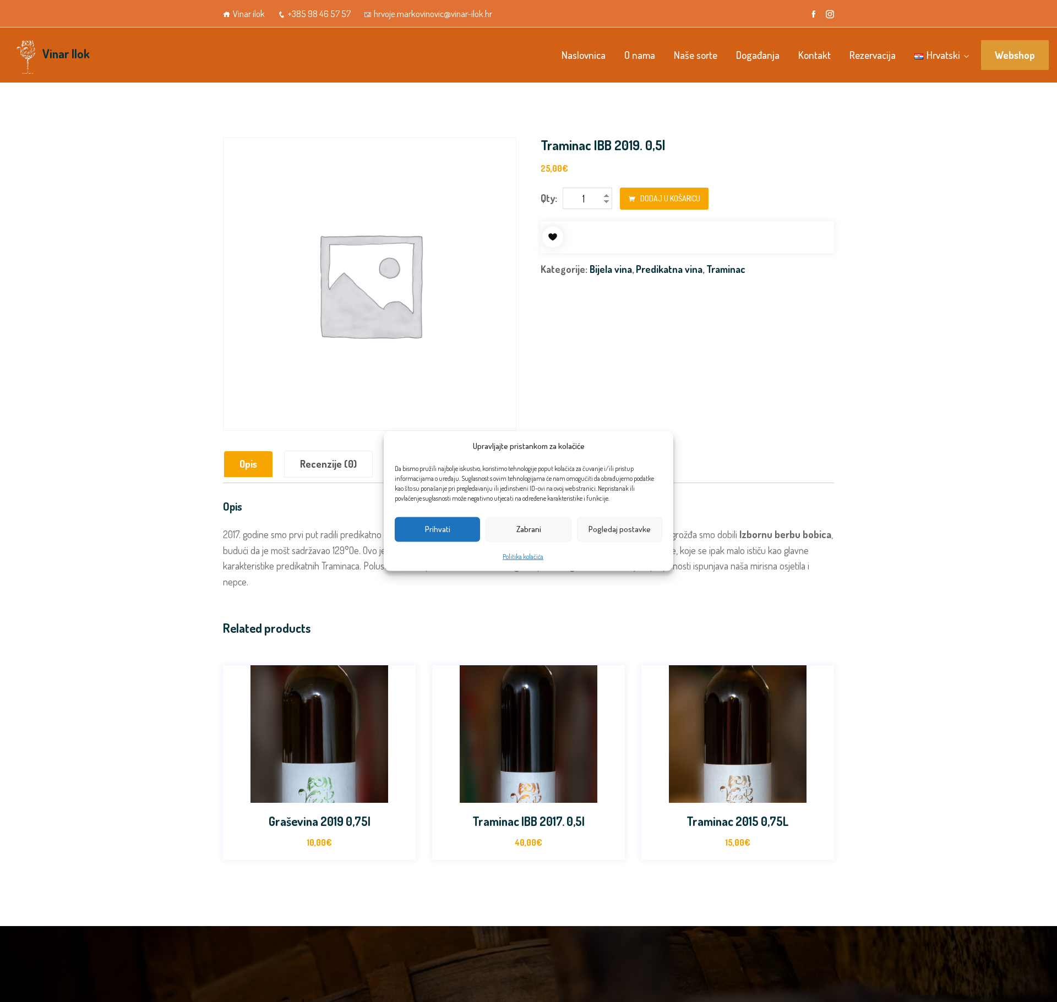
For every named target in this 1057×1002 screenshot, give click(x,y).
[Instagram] (830, 14)
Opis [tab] (248, 464)
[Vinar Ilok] (25, 55)
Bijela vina (611, 269)
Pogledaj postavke (620, 529)
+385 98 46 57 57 (319, 13)
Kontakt (814, 55)
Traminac (725, 269)
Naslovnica (584, 55)
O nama (639, 55)
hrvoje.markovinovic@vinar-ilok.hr (433, 13)
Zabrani (528, 529)
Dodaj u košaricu (669, 198)
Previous (221, 768)
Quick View (343, 792)
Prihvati (437, 529)
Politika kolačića (523, 556)
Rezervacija (872, 55)
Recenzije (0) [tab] (328, 464)
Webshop (1015, 55)
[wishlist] (552, 237)
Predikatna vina (669, 269)
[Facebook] (813, 14)
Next (835, 768)
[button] (319, 792)
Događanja (758, 55)
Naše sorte (695, 55)
